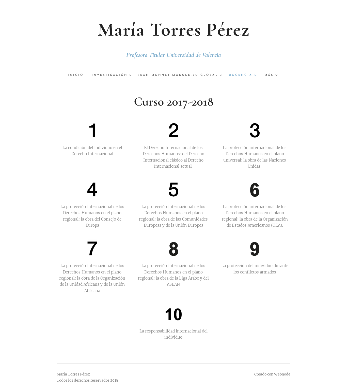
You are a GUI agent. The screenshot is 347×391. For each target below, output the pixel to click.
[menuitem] (78, 75)
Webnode (282, 374)
